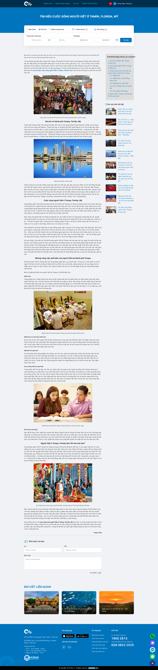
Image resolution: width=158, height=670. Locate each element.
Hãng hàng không (62, 3)
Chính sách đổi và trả (98, 651)
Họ (25, 546)
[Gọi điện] (152, 636)
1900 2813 (119, 638)
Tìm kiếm (126, 40)
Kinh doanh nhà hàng (120, 91)
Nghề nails (116, 75)
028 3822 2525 (122, 645)
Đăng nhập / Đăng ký (124, 3)
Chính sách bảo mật (98, 638)
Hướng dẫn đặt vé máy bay (100, 641)
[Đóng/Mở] (152, 663)
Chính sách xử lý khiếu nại (99, 648)
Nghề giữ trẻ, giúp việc (121, 83)
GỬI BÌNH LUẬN (95, 573)
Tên (65, 546)
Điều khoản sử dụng (98, 635)
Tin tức (76, 3)
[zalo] (152, 649)
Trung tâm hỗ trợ (89, 3)
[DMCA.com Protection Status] (93, 668)
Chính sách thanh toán (98, 645)
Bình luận (27, 555)
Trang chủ (47, 3)
